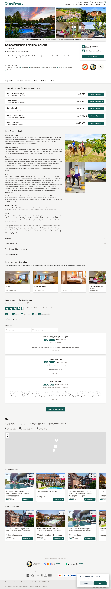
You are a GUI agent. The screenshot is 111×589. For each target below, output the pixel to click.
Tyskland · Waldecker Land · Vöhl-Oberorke (18, 51)
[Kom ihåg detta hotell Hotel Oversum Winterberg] (7, 474)
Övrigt (104, 4)
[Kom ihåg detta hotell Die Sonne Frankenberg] (69, 474)
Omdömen (44, 81)
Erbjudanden (9, 81)
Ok (100, 583)
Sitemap (45, 586)
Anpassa (86, 583)
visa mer (7, 72)
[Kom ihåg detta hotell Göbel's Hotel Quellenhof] (101, 474)
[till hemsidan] (14, 3)
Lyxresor (97, 4)
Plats (52, 81)
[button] (56, 440)
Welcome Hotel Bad (47, 491)
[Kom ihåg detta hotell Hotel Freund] (104, 8)
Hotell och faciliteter (23, 81)
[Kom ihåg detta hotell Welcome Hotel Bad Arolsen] (38, 474)
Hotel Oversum (17, 491)
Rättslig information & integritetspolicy (28, 586)
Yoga (91, 4)
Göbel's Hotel (46, 528)
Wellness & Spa (77, 4)
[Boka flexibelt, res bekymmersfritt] (91, 39)
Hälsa (86, 4)
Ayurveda (68, 4)
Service (40, 586)
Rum (35, 81)
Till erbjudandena (93, 57)
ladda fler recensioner (55, 409)
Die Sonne (80, 491)
